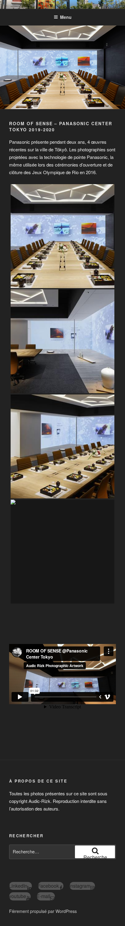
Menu (66, 17)
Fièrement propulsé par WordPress (43, 911)
